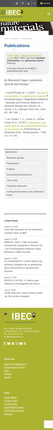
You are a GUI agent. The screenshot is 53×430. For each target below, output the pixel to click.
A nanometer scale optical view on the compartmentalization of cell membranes (25, 125)
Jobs (6, 370)
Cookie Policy (11, 404)
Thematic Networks (17, 186)
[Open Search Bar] (34, 3)
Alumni (7, 377)
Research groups (15, 157)
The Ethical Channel (14, 410)
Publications (13, 163)
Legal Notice (10, 397)
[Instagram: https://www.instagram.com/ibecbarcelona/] (16, 343)
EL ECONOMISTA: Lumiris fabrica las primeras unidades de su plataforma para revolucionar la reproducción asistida (23, 266)
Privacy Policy (11, 401)
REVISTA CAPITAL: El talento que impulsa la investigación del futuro (22, 282)
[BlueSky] (8, 343)
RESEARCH (11, 152)
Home (6, 38)
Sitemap (8, 414)
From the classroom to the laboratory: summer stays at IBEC (23, 231)
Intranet (8, 374)
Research (15, 38)
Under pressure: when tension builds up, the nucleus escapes (23, 295)
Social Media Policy (14, 407)
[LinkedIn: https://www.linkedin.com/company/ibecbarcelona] (12, 343)
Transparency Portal (14, 367)
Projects (11, 169)
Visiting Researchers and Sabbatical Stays (25, 193)
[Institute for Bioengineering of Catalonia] (11, 13)
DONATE (46, 3)
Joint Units (12, 180)
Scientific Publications (15, 364)
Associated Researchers (19, 174)
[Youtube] (20, 343)
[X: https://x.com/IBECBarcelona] (4, 343)
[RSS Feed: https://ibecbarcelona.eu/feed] (24, 343)
